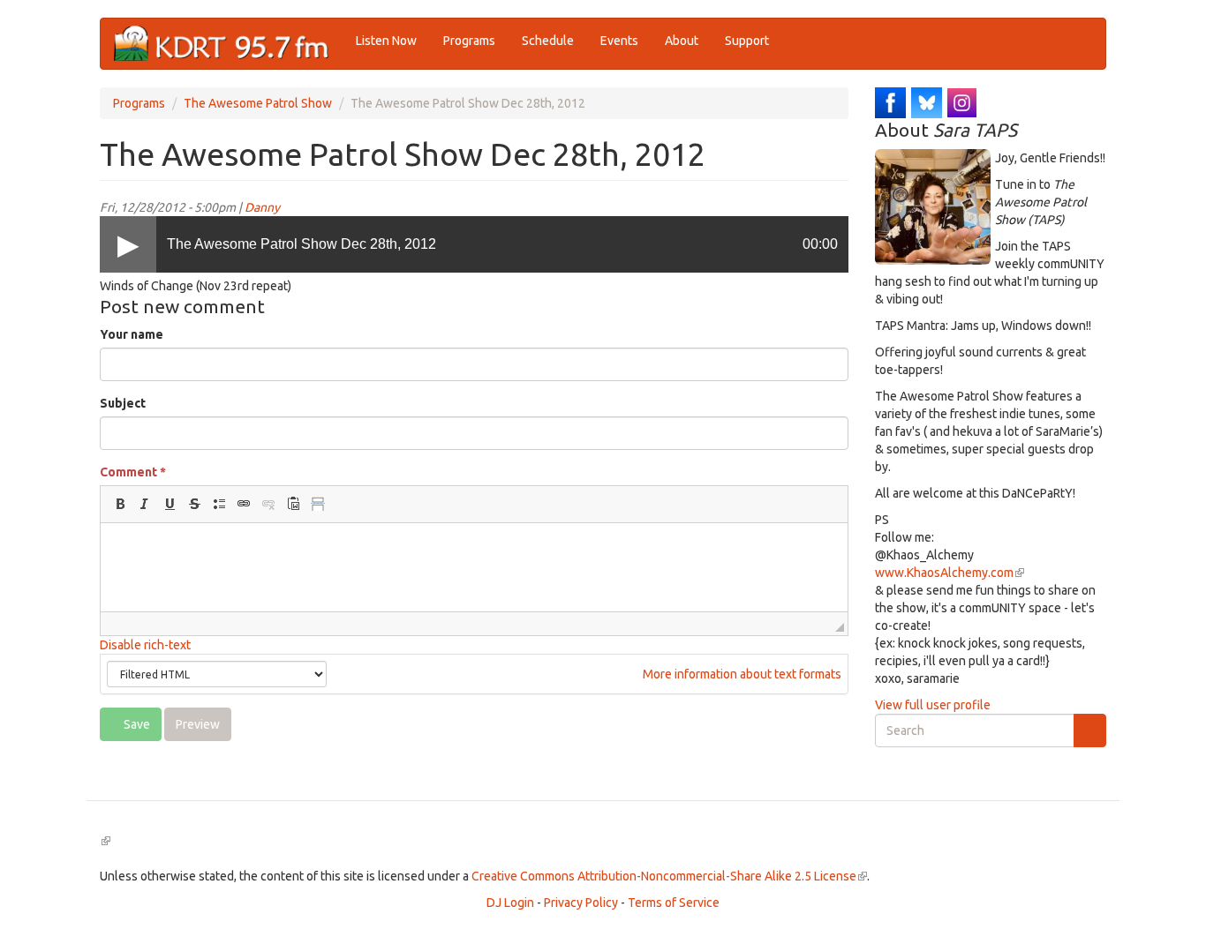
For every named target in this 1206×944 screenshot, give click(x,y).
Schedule (548, 41)
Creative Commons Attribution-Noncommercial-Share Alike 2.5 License (669, 876)
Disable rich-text (145, 645)
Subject (123, 403)
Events (619, 41)
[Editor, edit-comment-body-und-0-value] (474, 567)
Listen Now (386, 41)
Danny (262, 207)
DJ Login (510, 902)
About (681, 41)
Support (747, 41)
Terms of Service (674, 902)
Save (135, 724)
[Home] (228, 44)
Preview (198, 724)
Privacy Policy (581, 902)
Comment (133, 472)
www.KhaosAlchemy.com (949, 573)
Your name (131, 334)
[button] (120, 503)
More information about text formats (740, 674)
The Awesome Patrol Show (258, 103)
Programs (469, 41)
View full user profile (933, 705)
